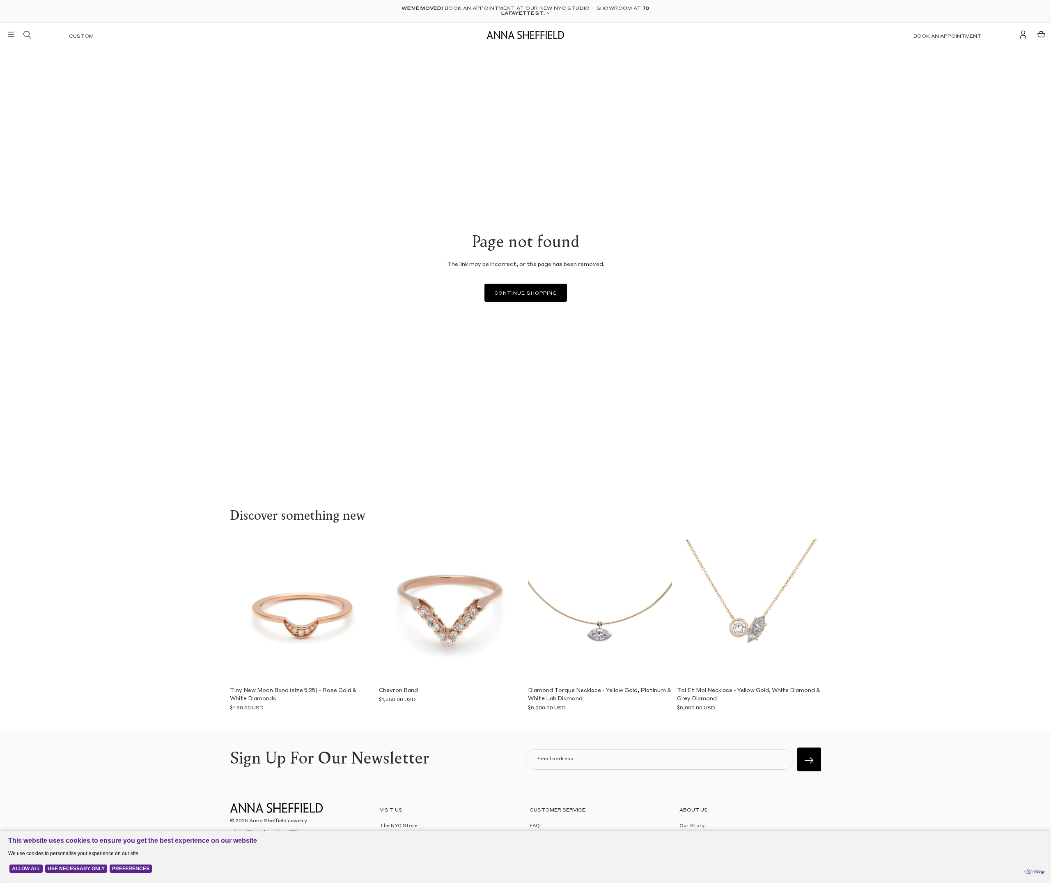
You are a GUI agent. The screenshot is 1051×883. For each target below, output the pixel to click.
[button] (242, 611)
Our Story (691, 826)
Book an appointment (947, 36)
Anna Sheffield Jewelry (278, 821)
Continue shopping (525, 293)
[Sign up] (809, 759)
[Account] (1023, 34)
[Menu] (11, 34)
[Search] (27, 34)
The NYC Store (399, 826)
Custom (81, 36)
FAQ (535, 826)
